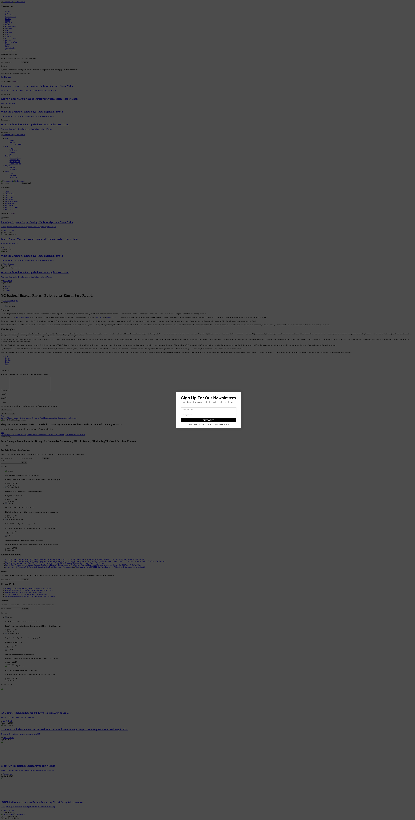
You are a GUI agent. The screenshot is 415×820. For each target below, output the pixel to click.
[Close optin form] (238, 395)
